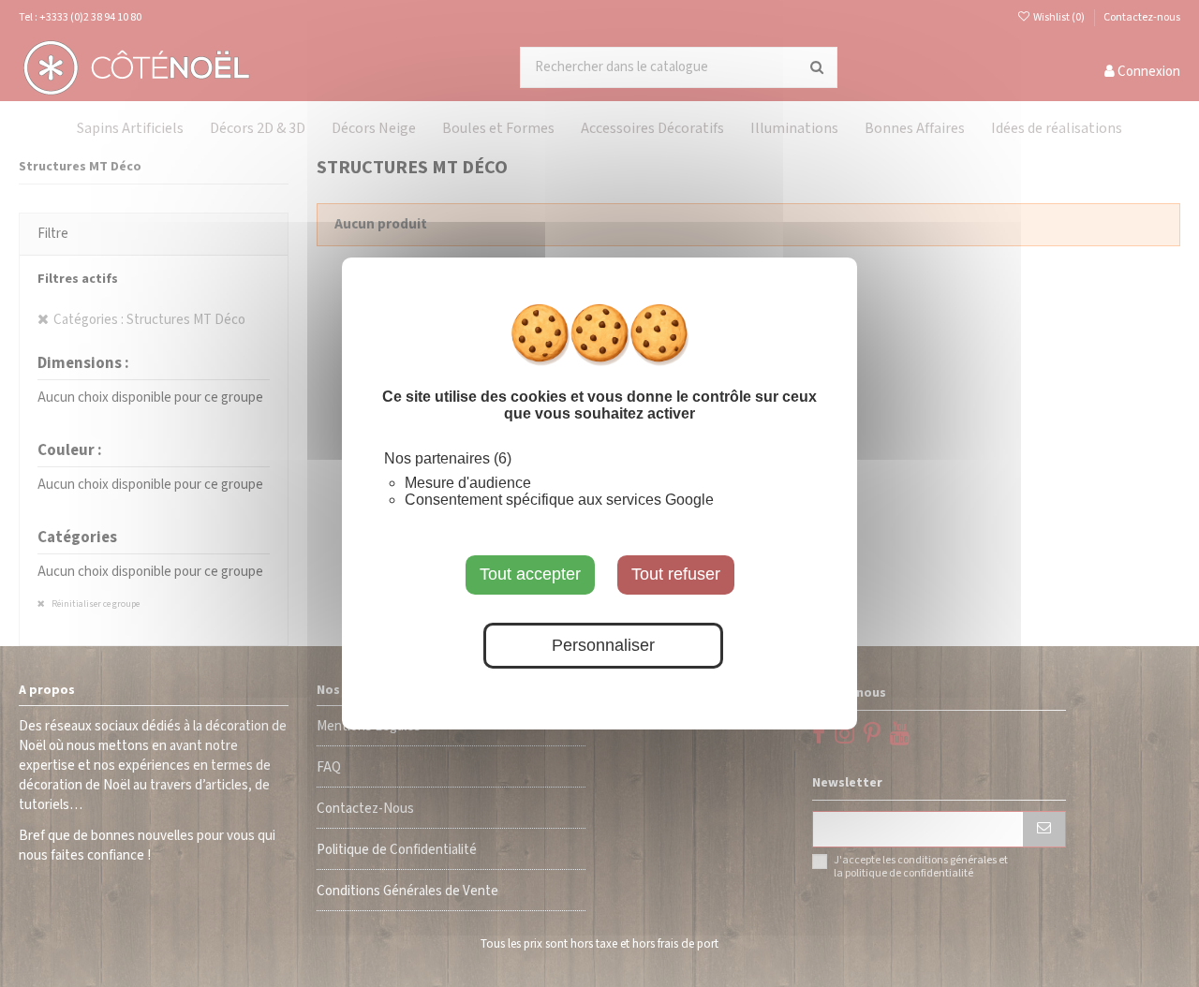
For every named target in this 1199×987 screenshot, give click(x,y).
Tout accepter (530, 574)
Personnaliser (603, 645)
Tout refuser (675, 574)
